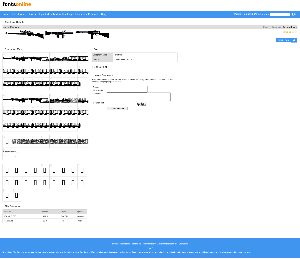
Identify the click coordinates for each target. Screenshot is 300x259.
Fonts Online (148, 244)
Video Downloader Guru (167, 244)
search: (265, 14)
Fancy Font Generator (87, 14)
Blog (103, 14)
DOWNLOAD (283, 40)
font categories (19, 14)
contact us (136, 244)
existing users (252, 14)
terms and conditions (121, 244)
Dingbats (276, 27)
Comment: (97, 94)
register (238, 14)
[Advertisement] (261, 6)
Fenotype (14, 27)
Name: (96, 87)
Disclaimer (183, 244)
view (80, 221)
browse (33, 14)
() (295, 14)
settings (69, 14)
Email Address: (99, 90)
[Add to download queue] (294, 40)
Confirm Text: (98, 103)
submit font (57, 14)
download (80, 216)
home (6, 14)
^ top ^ (150, 248)
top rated (44, 14)
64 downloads (290, 27)
